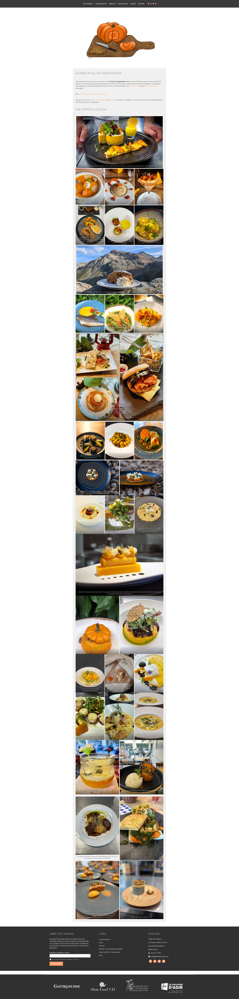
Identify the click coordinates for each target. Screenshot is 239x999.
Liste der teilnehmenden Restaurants (92, 94)
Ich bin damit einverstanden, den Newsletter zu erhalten (65, 959)
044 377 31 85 (156, 953)
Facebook (93, 100)
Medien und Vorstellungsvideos (111, 949)
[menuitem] (88, 3)
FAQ (100, 955)
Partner (102, 946)
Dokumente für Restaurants (109, 952)
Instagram (101, 100)
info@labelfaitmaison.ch (160, 956)
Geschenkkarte (105, 939)
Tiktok (112, 100)
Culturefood (134, 86)
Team (101, 943)
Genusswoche (150, 86)
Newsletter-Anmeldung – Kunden (59, 952)
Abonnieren (56, 964)
